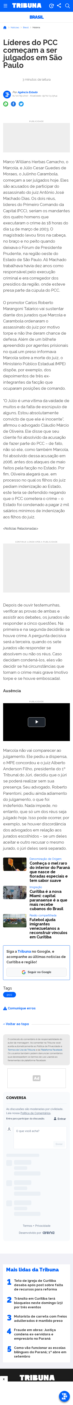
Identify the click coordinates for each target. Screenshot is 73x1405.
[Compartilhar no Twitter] (21, 104)
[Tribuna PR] (37, 1378)
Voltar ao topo (17, 1024)
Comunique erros (21, 1008)
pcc (9, 994)
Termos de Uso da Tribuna (21, 1049)
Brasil (37, 17)
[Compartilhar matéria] (59, 6)
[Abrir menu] (5, 6)
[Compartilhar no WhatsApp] (5, 104)
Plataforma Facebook (51, 1049)
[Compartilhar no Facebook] (13, 104)
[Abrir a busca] (67, 6)
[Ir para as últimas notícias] (51, 6)
